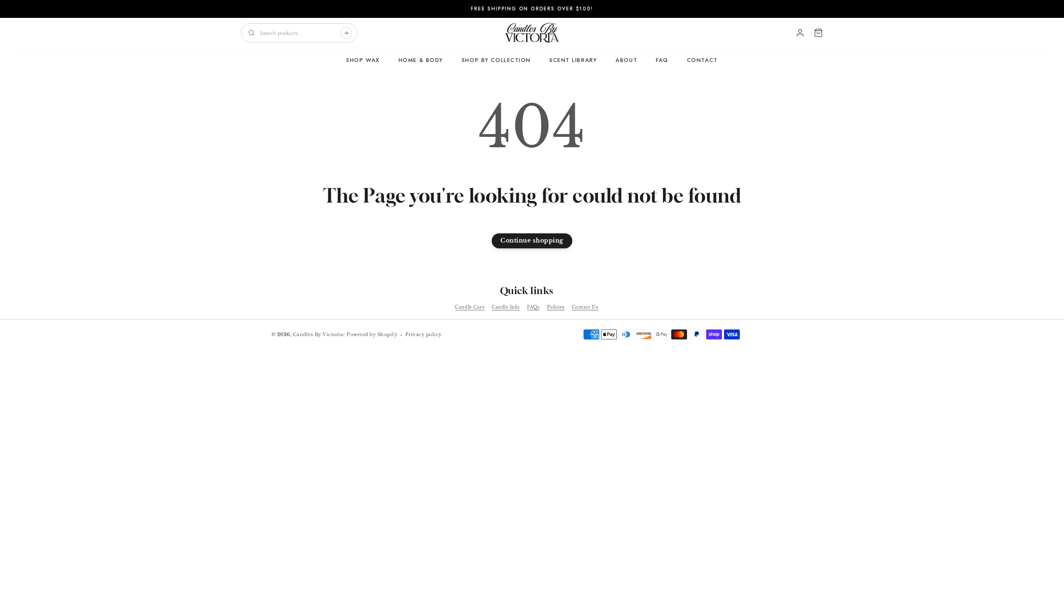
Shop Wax (362, 60)
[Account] (800, 32)
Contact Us (585, 307)
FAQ (662, 60)
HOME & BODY (421, 60)
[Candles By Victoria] (532, 33)
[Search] (346, 33)
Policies (556, 307)
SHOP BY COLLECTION (496, 60)
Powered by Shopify (372, 334)
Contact (702, 60)
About (626, 60)
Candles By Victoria (318, 334)
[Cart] (818, 32)
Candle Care (470, 307)
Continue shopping (532, 240)
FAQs (533, 307)
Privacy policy (423, 334)
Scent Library (573, 60)
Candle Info (506, 307)
